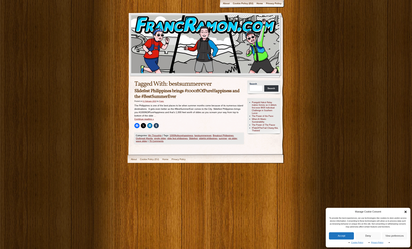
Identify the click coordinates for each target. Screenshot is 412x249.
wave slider (141, 141)
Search (253, 84)
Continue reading (144, 119)
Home (260, 3)
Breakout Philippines (223, 135)
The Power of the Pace (262, 116)
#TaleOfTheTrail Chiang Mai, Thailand (265, 129)
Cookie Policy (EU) (243, 3)
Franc (161, 101)
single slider (160, 138)
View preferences (394, 235)
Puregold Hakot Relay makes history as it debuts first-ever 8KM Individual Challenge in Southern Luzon (264, 107)
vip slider (232, 138)
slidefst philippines (208, 138)
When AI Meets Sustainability (259, 120)
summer (223, 138)
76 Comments (156, 141)
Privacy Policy (377, 242)
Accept (341, 235)
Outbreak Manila (144, 138)
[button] (405, 211)
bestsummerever (202, 135)
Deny (368, 235)
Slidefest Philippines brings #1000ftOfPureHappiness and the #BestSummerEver (186, 94)
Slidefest (193, 138)
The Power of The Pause (263, 125)
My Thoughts (155, 135)
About (226, 3)
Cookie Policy (357, 242)
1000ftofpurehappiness (181, 135)
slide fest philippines (177, 138)
